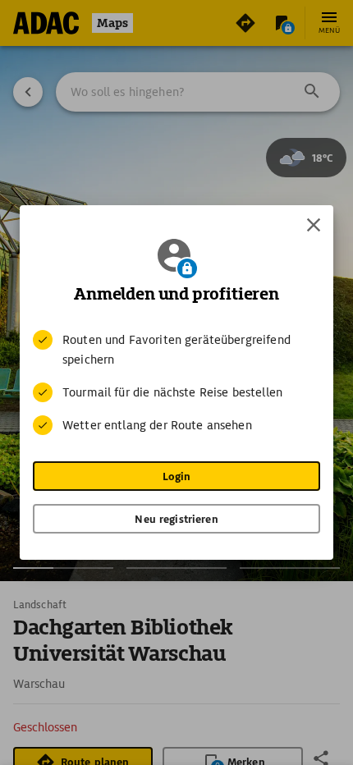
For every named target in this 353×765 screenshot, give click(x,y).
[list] (176, 382)
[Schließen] (313, 225)
